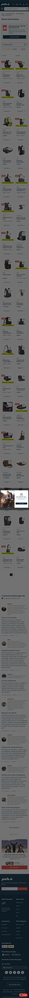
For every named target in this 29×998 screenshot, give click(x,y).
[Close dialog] (27, 491)
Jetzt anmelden (21, 503)
